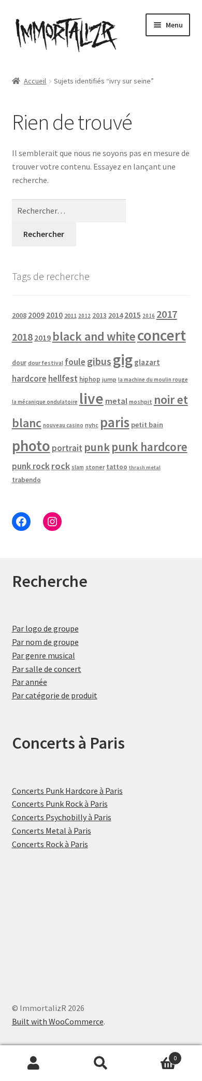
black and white (94, 336)
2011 (70, 315)
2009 (36, 315)
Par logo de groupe (45, 628)
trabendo (26, 479)
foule (75, 362)
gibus (99, 361)
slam (77, 467)
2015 (132, 315)
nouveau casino (63, 425)
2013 (99, 315)
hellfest (63, 378)
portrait (67, 448)
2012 (84, 315)
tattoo (116, 466)
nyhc (91, 425)
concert (161, 335)
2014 (115, 315)
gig (123, 359)
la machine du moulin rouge (153, 379)
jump (109, 379)
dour (19, 362)
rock (60, 466)
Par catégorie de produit (54, 695)
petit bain (147, 424)
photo (31, 445)
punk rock (31, 466)
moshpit (140, 401)
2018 (22, 336)
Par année (29, 682)
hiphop (89, 379)
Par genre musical (43, 655)
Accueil (35, 81)
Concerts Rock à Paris (50, 844)
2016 (148, 315)
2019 (42, 337)
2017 (166, 314)
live (91, 398)
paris (114, 422)
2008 (19, 315)
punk (97, 447)
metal (116, 401)
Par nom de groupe (45, 642)
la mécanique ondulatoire (45, 401)
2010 (54, 315)
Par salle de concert (46, 669)
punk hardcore (149, 446)
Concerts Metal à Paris (51, 830)
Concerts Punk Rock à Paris (60, 803)
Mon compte (33, 1063)
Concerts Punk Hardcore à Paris (67, 790)
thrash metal (145, 467)
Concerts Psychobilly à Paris (61, 817)
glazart (147, 362)
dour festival (45, 363)
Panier (156, 1054)
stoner (95, 467)
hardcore (29, 378)
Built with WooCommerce (58, 1021)
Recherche (101, 1063)
